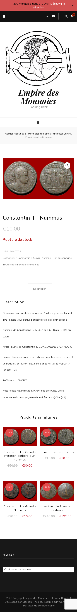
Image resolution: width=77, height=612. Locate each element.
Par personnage (62, 258)
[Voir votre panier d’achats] (72, 16)
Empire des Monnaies (38, 96)
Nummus (47, 258)
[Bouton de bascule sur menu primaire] (38, 122)
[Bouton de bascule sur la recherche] (66, 16)
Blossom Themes (32, 601)
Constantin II (25, 258)
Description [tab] (39, 288)
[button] (67, 165)
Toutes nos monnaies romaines (21, 264)
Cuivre (36, 258)
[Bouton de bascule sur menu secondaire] (4, 16)
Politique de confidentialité (39, 605)
